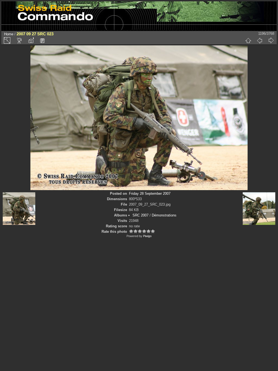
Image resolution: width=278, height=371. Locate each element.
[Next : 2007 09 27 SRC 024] (271, 40)
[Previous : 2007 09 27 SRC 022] (259, 40)
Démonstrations (164, 215)
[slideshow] (19, 40)
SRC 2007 (140, 215)
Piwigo (147, 236)
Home (8, 34)
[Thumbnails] (248, 40)
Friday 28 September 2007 (149, 193)
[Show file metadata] (31, 40)
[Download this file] (42, 40)
